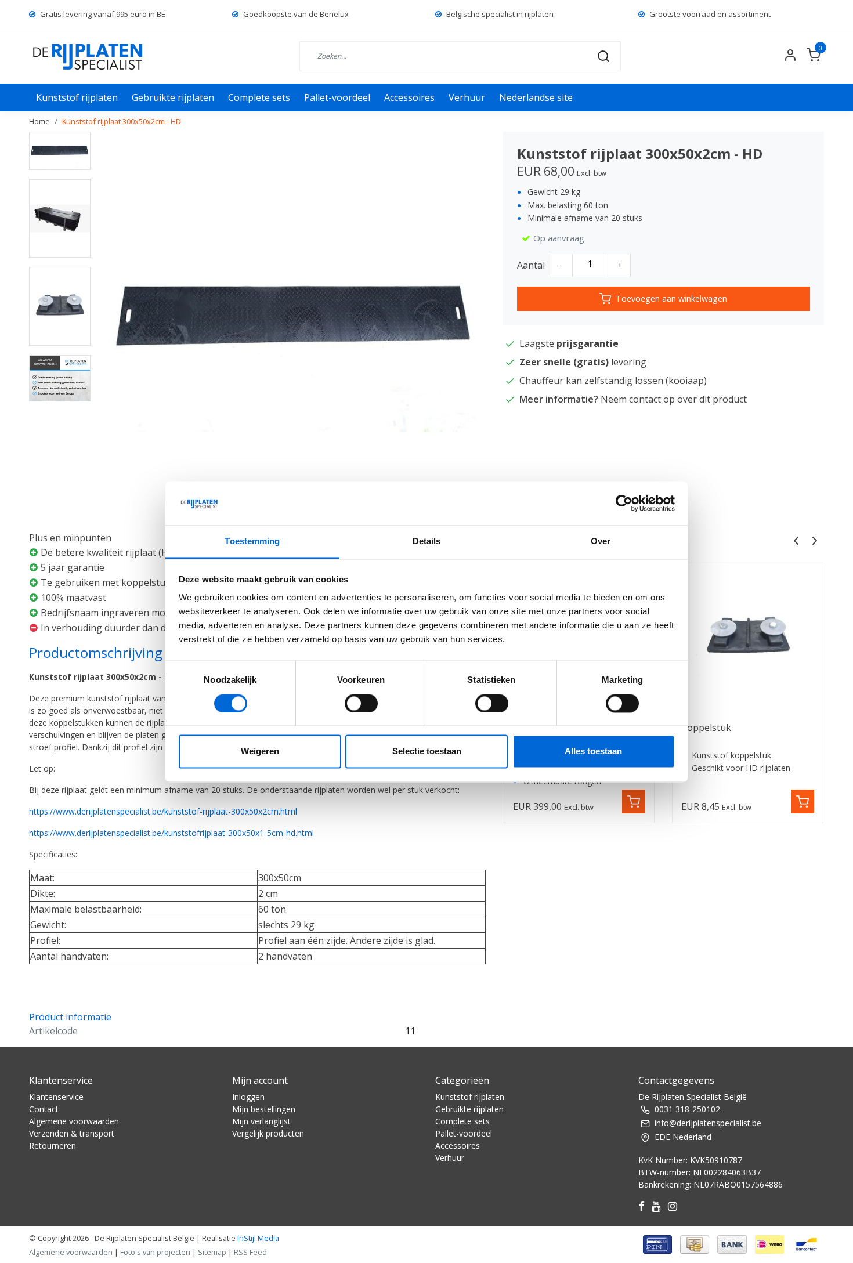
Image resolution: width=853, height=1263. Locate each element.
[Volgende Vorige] (815, 539)
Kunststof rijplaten (77, 97)
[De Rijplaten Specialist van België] (89, 56)
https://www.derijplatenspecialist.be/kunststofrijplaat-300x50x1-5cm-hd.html (171, 832)
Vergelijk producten (268, 1133)
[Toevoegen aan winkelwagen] (633, 801)
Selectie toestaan (426, 752)
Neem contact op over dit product (674, 399)
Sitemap (212, 1252)
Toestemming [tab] (252, 542)
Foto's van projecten (155, 1252)
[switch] (361, 703)
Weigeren (260, 752)
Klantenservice (56, 1096)
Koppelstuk (706, 727)
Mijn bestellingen (263, 1108)
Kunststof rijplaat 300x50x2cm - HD (121, 121)
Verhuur (467, 97)
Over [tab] (600, 542)
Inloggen (248, 1096)
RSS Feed (250, 1252)
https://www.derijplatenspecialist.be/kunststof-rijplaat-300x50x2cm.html (163, 811)
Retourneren (52, 1145)
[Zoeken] (603, 55)
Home (39, 121)
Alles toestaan (593, 752)
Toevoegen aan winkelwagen (671, 298)
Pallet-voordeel (337, 97)
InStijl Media (257, 1238)
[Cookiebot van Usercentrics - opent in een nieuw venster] (624, 503)
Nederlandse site (536, 97)
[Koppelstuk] (747, 637)
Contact (44, 1108)
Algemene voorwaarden (74, 1121)
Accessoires (409, 97)
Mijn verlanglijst (261, 1121)
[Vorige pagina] (796, 539)
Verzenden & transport (71, 1133)
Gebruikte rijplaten (173, 97)
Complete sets (259, 97)
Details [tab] (427, 542)
